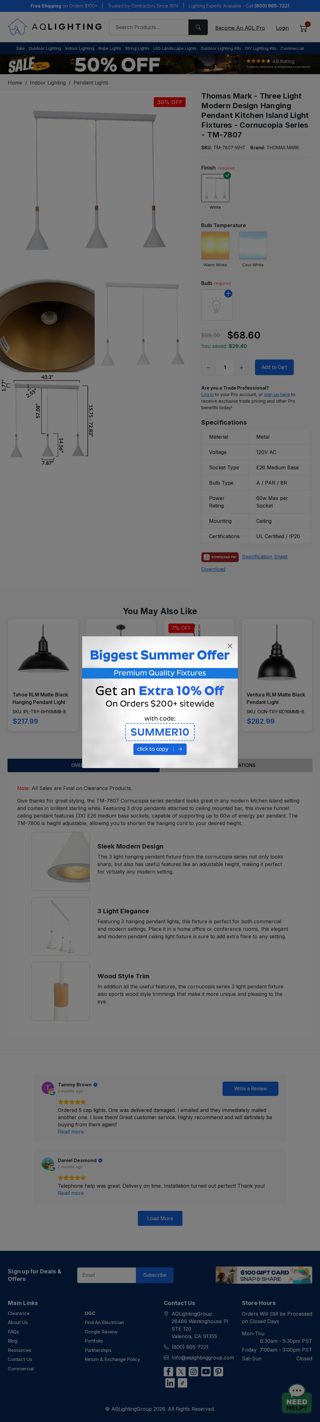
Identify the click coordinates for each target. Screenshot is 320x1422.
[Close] (230, 645)
